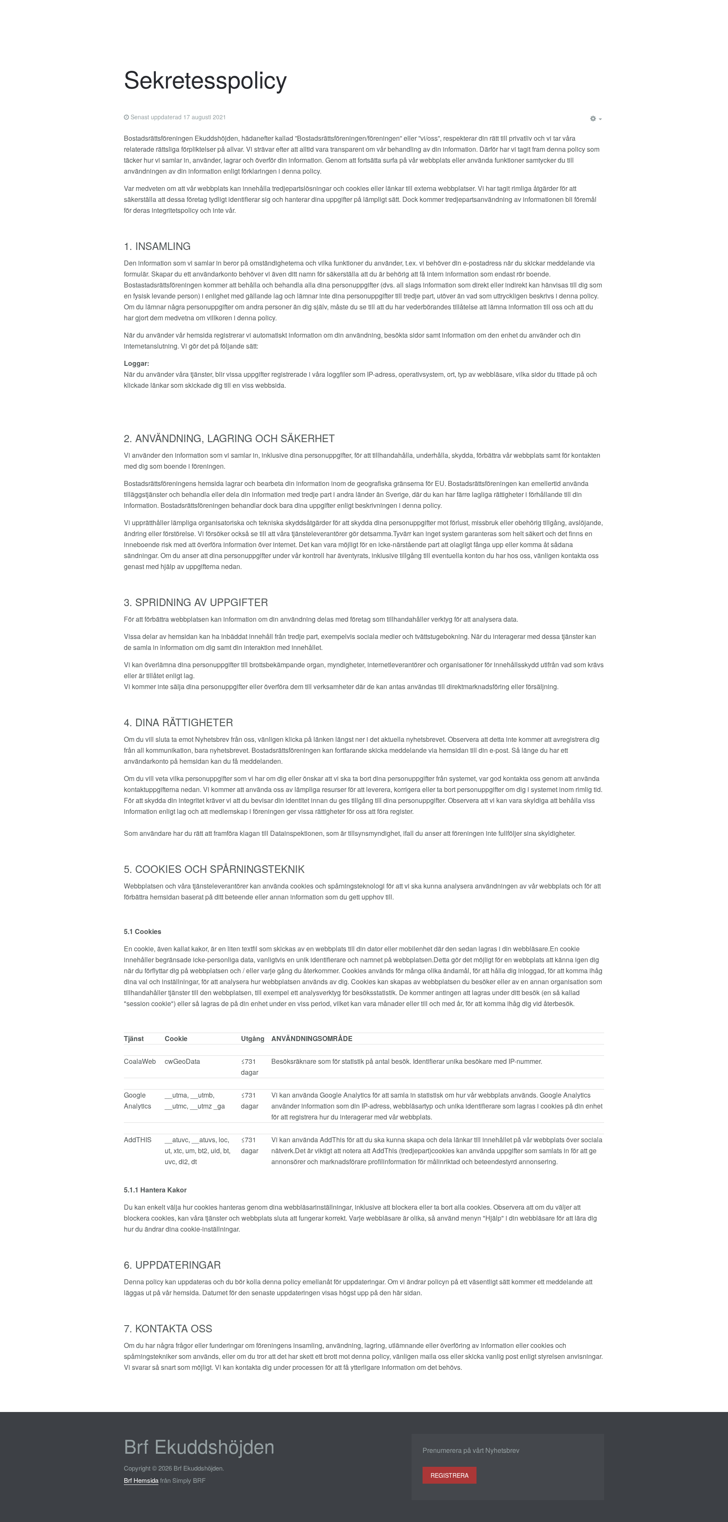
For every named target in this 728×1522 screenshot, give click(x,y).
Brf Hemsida (141, 1480)
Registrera (449, 1475)
